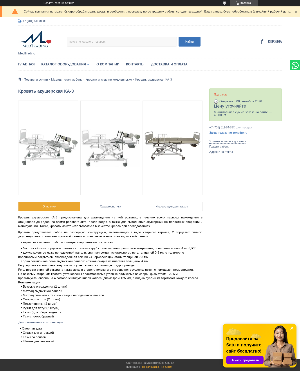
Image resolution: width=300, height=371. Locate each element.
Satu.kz (169, 362)
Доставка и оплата (169, 64)
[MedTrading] (42, 39)
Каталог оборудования (63, 64)
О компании (107, 64)
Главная (26, 64)
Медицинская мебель (66, 79)
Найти (189, 41)
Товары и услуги (36, 79)
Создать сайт (51, 3)
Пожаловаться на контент (158, 366)
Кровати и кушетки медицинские (108, 79)
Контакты (135, 64)
